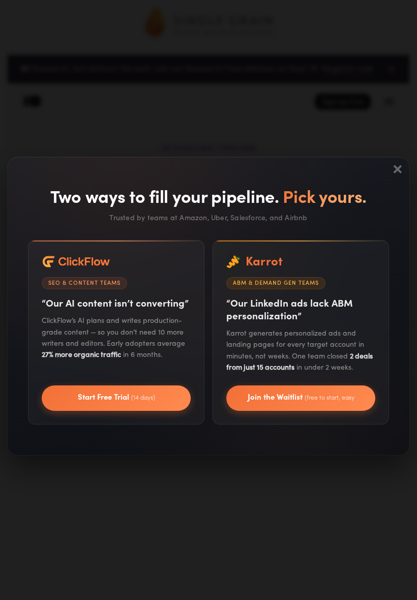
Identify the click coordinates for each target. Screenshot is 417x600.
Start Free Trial (116, 397)
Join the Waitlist (301, 402)
